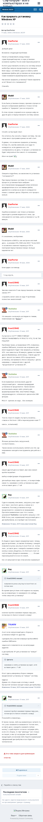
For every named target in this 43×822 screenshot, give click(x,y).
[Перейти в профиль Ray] (4, 496)
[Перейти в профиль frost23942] (4, 284)
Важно (18, 319)
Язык (13, 816)
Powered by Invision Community (21, 818)
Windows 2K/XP (19, 33)
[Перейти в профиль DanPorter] (4, 42)
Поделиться (22, 770)
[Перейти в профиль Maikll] (4, 97)
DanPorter (11, 30)
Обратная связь (25, 816)
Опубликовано (19, 44)
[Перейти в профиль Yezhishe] (4, 310)
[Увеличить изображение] (15, 156)
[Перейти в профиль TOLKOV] (4, 626)
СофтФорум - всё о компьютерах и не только (16, 3)
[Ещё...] (38, 42)
